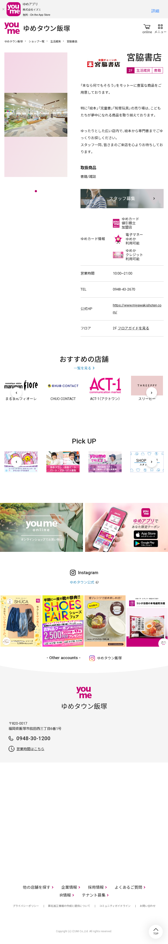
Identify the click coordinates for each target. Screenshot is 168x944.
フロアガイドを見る (133, 328)
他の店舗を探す (36, 887)
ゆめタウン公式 (82, 582)
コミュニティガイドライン (115, 906)
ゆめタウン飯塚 (13, 41)
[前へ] (16, 392)
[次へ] (151, 392)
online (147, 28)
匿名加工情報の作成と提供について (69, 906)
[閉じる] (3, 9)
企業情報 (69, 887)
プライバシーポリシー (26, 906)
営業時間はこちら (30, 749)
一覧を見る (82, 368)
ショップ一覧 (36, 41)
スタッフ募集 (122, 198)
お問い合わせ (148, 906)
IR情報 (65, 895)
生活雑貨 (55, 41)
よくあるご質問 (128, 887)
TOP (156, 932)
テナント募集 (93, 895)
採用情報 (96, 887)
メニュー (160, 28)
